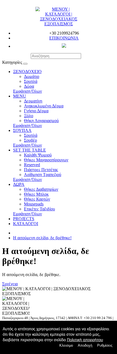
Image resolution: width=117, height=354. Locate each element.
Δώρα (29, 86)
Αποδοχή (85, 345)
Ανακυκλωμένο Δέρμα (43, 106)
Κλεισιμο (66, 345)
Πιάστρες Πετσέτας (41, 169)
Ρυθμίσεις (104, 345)
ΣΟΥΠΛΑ (22, 130)
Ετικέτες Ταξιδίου (39, 209)
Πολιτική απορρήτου (85, 340)
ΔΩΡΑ (18, 184)
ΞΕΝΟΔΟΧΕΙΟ (27, 71)
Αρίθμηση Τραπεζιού (42, 174)
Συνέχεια (10, 284)
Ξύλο (28, 115)
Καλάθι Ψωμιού (38, 155)
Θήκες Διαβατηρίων (41, 189)
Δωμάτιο (31, 76)
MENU (19, 96)
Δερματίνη (33, 101)
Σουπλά (30, 81)
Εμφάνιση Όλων (27, 91)
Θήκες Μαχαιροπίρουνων (46, 160)
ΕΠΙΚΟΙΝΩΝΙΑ (64, 38)
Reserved (32, 164)
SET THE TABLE (29, 150)
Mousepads (34, 204)
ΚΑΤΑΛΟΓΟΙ (25, 223)
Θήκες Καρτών (37, 199)
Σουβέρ (30, 140)
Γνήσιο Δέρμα (36, 110)
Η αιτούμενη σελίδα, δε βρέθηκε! (42, 237)
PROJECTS (23, 218)
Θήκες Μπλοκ (36, 194)
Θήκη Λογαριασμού (41, 120)
